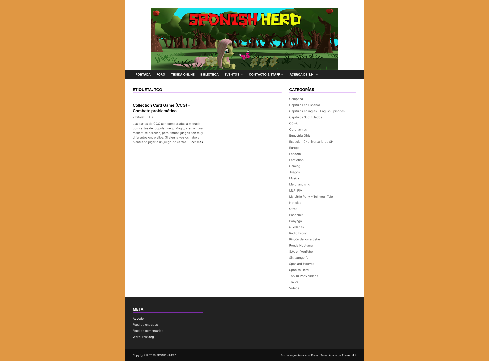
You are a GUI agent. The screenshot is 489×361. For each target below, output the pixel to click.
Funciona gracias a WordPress (299, 355)
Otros (293, 209)
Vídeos (294, 288)
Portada (143, 74)
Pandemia (296, 215)
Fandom (295, 154)
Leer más (196, 142)
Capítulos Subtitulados (305, 117)
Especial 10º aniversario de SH (311, 141)
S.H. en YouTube (301, 251)
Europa (294, 148)
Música (294, 178)
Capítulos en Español (304, 105)
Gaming (294, 166)
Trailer (293, 282)
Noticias (295, 203)
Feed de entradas (145, 324)
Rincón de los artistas (305, 239)
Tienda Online (183, 74)
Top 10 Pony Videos (303, 276)
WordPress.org (143, 337)
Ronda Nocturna (301, 245)
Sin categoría (298, 257)
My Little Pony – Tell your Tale (311, 196)
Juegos (294, 172)
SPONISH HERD (166, 355)
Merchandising (299, 184)
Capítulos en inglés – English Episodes (317, 111)
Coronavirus (298, 129)
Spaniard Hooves (301, 264)
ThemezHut (349, 355)
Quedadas (296, 227)
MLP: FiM (295, 190)
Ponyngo (295, 221)
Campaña (296, 99)
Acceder (139, 318)
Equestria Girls (299, 135)
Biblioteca (209, 74)
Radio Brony (298, 233)
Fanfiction (296, 160)
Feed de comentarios (148, 331)
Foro (160, 74)
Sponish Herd (299, 270)
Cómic (294, 123)
